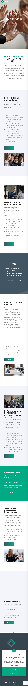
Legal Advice (12, 682)
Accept (14, 669)
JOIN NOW (9, 147)
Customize (14, 673)
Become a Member (14, 492)
